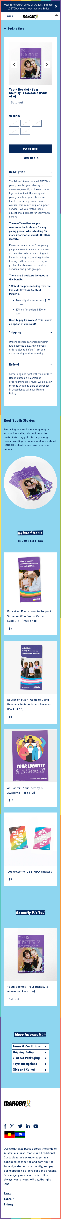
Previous (14, 64)
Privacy (8, 1204)
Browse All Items (30, 541)
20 (14, 131)
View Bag (29, 158)
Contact (9, 1199)
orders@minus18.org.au (23, 381)
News (7, 1193)
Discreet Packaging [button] (26, 1058)
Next (47, 64)
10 (37, 123)
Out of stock (30, 149)
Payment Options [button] (25, 1063)
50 (25, 131)
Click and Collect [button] (24, 1069)
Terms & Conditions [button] (27, 1046)
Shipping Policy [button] (23, 1052)
